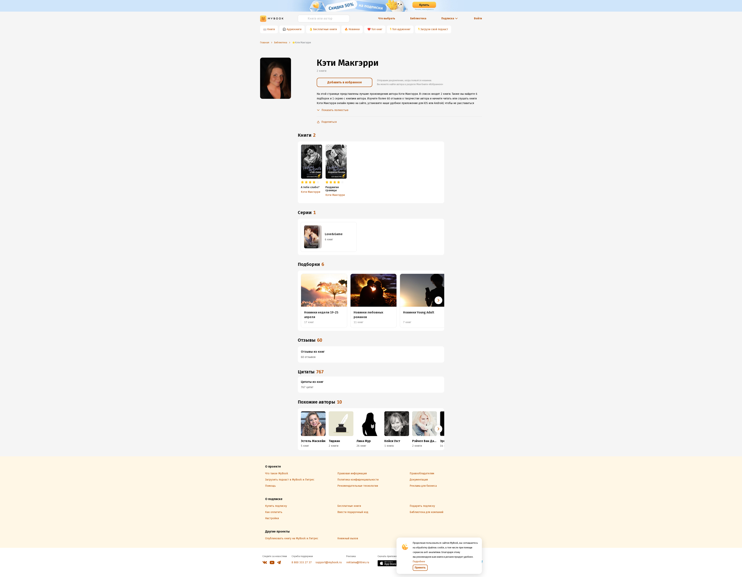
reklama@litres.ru (357, 562)
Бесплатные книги (325, 29)
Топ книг (376, 29)
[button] (438, 300)
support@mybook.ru (329, 562)
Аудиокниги (294, 29)
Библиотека (418, 18)
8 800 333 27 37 (302, 562)
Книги (271, 29)
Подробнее (419, 561)
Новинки (354, 29)
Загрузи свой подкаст (434, 29)
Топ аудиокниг (401, 29)
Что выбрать (386, 18)
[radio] (302, 182)
